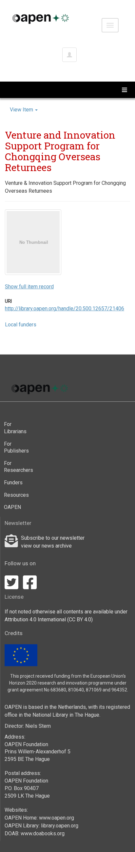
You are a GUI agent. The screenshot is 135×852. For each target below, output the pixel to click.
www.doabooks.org (43, 833)
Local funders (20, 324)
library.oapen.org (59, 826)
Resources (16, 495)
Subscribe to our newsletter (53, 538)
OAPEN (12, 507)
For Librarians (15, 428)
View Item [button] (22, 109)
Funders (13, 482)
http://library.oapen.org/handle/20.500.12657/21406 (64, 308)
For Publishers (16, 447)
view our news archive (46, 546)
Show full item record (29, 286)
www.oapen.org (56, 818)
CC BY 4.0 (80, 619)
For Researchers (16, 467)
